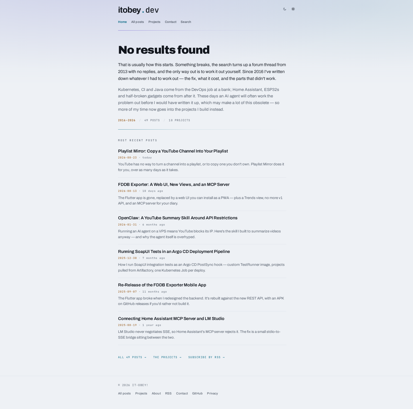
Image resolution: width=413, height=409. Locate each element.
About (156, 393)
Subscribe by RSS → (206, 357)
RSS (168, 393)
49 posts (152, 120)
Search (186, 22)
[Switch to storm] (289, 9)
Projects (154, 22)
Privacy (212, 393)
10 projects (179, 120)
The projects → (167, 357)
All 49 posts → (132, 357)
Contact (170, 22)
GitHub (197, 393)
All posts (137, 22)
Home (122, 22)
